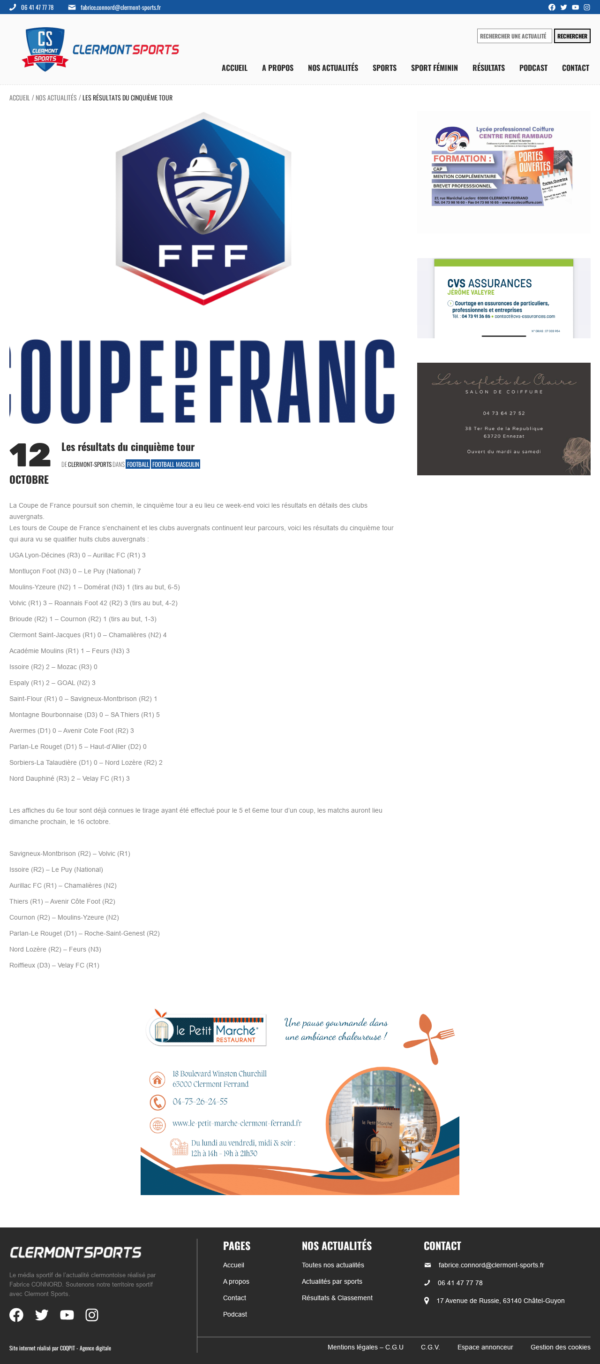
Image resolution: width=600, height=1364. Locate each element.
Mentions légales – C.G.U (366, 1347)
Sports (385, 67)
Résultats (488, 67)
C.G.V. (430, 1347)
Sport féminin (434, 67)
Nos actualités (333, 67)
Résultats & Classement (337, 1298)
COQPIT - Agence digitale (85, 1348)
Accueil (235, 67)
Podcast (533, 67)
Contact (575, 67)
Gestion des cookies (561, 1347)
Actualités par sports (332, 1281)
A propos (277, 67)
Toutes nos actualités (333, 1265)
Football (138, 464)
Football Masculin (175, 464)
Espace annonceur (485, 1347)
